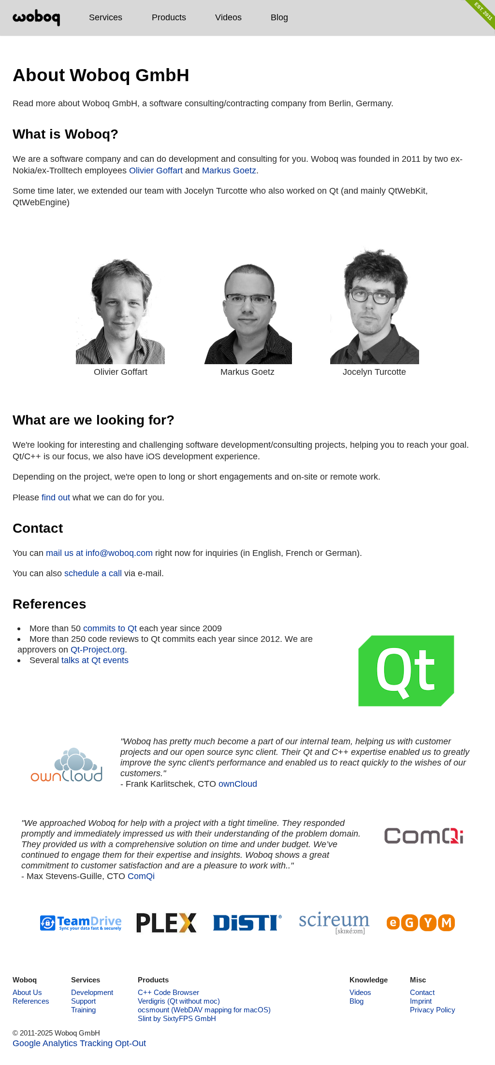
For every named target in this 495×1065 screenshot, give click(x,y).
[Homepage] (36, 18)
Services (105, 17)
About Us (27, 992)
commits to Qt (110, 628)
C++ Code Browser (168, 992)
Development (92, 992)
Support (83, 1001)
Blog (279, 17)
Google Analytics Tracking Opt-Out (79, 1043)
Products (169, 17)
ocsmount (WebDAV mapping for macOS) (204, 1010)
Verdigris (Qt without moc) (179, 1001)
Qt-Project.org (98, 649)
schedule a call (93, 573)
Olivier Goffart (156, 170)
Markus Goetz (229, 170)
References (31, 1001)
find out (56, 497)
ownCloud (237, 784)
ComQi (141, 876)
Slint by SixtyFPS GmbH (177, 1018)
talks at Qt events (95, 660)
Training (83, 1010)
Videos (228, 17)
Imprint (421, 1001)
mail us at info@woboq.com (99, 553)
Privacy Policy (432, 1010)
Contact (422, 992)
